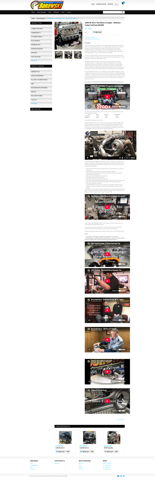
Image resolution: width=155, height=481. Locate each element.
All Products (57, 463)
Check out (110, 4)
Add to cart (98, 32)
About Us (81, 463)
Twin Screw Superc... (107, 465)
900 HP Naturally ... (109, 448)
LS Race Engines (40, 18)
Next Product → (121, 419)
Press (31, 467)
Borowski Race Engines (93, 39)
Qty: (86, 32)
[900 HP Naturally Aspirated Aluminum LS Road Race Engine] (114, 437)
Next (80, 55)
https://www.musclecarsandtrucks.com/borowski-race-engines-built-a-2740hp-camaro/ (104, 81)
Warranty (81, 467)
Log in (93, 4)
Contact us (81, 469)
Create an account (101, 4)
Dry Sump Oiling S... (107, 469)
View (68, 451)
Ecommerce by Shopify (62, 476)
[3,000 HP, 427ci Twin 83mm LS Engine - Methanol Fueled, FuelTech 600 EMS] (68, 35)
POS (54, 476)
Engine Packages (91, 37)
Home (33, 18)
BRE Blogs (32, 469)
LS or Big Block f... (107, 467)
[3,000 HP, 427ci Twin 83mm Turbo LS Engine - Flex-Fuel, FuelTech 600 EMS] (65, 437)
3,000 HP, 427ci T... (60, 448)
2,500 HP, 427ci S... (85, 448)
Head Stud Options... (107, 463)
